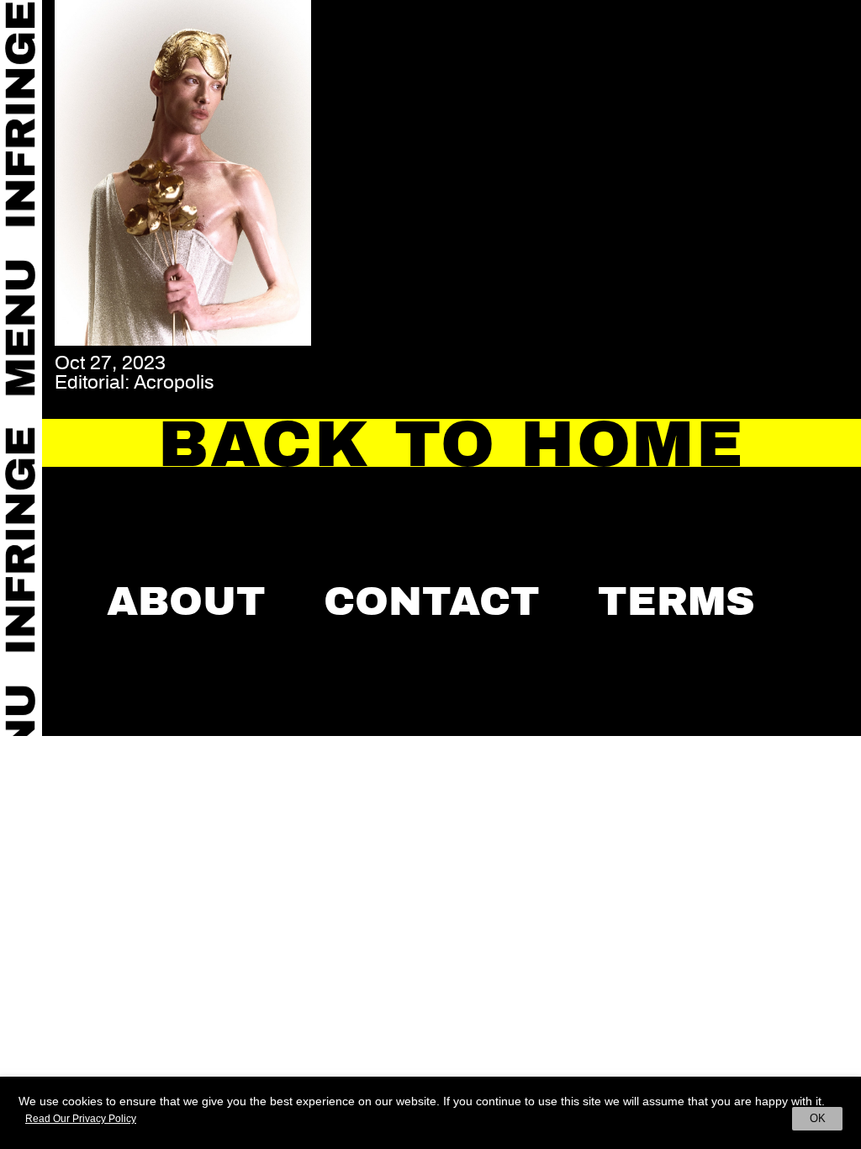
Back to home (451, 444)
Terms (676, 601)
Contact (432, 601)
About (186, 601)
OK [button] (818, 1118)
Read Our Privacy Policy (80, 1119)
